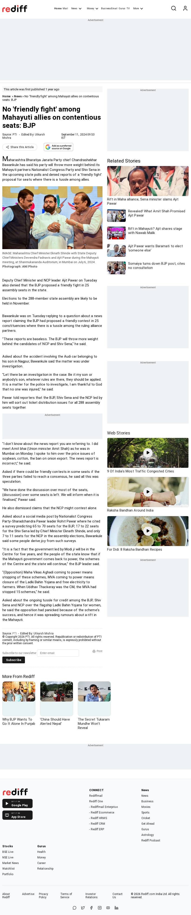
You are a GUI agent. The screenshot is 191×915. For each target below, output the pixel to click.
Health (41, 852)
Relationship (45, 868)
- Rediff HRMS (98, 818)
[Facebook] (91, 908)
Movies (146, 807)
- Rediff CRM (97, 823)
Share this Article (22, 147)
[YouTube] (108, 908)
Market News (10, 863)
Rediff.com (148, 894)
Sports (145, 812)
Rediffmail (95, 795)
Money (90, 8)
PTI (15, 134)
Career (41, 863)
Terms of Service (66, 895)
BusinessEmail (109, 8)
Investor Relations (91, 895)
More (136, 8)
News (74, 8)
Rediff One (96, 801)
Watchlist (8, 868)
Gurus (122, 8)
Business (147, 801)
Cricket (145, 818)
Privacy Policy (43, 895)
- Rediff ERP (96, 829)
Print (99, 651)
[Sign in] (185, 8)
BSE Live (7, 852)
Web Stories (118, 432)
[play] (148, 453)
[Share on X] (83, 908)
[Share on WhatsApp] (74, 908)
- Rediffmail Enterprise (103, 807)
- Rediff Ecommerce (101, 812)
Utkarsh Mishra (43, 633)
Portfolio (7, 874)
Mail (65, 8)
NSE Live (7, 857)
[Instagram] (100, 908)
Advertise (28, 894)
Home (57, 8)
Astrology (147, 835)
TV (128, 8)
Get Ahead (148, 823)
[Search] (173, 8)
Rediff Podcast (150, 840)
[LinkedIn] (116, 908)
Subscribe (13, 660)
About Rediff (6, 895)
